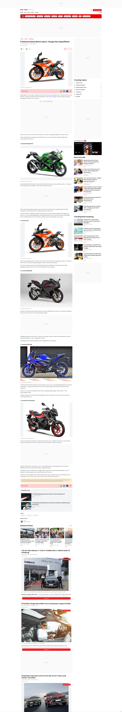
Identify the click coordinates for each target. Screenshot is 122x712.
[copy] (70, 91)
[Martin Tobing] (21, 521)
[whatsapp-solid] (61, 91)
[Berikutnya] (72, 595)
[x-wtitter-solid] (67, 91)
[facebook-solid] (64, 91)
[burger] (101, 12)
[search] (91, 10)
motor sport (49, 96)
